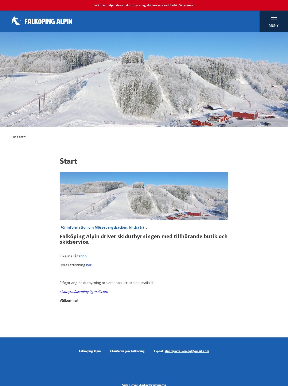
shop (83, 256)
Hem (13, 137)
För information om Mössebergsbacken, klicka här (103, 227)
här (89, 265)
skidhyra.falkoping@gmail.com (187, 351)
